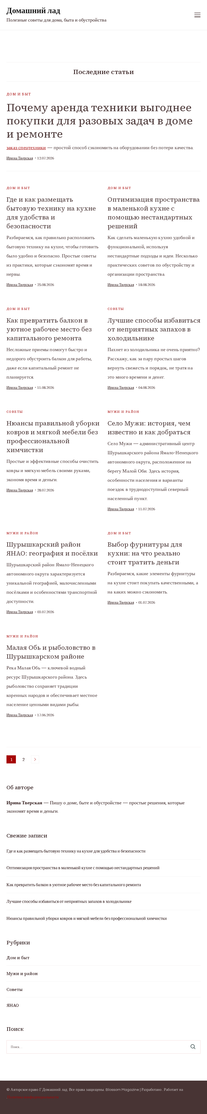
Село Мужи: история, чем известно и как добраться (149, 427)
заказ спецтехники (26, 147)
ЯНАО (12, 1005)
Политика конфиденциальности (33, 1097)
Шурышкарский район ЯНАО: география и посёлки (52, 549)
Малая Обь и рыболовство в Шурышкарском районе (50, 652)
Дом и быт (18, 94)
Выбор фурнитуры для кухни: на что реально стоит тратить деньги (145, 553)
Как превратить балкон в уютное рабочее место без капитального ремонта (49, 329)
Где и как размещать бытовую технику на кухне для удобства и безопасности (51, 213)
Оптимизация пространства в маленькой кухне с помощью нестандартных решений (154, 213)
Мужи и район (124, 412)
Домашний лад (33, 10)
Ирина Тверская (19, 158)
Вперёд (35, 759)
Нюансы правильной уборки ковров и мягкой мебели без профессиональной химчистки (52, 436)
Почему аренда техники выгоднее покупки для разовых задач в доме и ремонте (99, 120)
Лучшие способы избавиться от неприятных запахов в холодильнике (154, 329)
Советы (116, 309)
